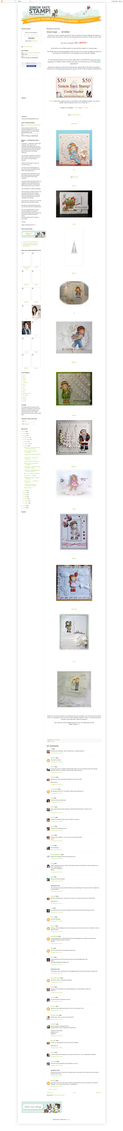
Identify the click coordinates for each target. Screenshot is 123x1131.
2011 (24, 435)
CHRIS (74, 224)
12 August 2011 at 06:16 (56, 881)
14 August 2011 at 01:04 (56, 973)
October (26, 441)
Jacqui (24, 389)
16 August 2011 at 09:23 (56, 1047)
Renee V (53, 926)
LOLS (74, 661)
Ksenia (52, 826)
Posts (25, 421)
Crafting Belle (54, 789)
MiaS (52, 948)
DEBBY (74, 558)
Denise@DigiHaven (56, 854)
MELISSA (74, 609)
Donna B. (53, 1006)
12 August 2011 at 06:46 (56, 891)
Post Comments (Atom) (59, 1095)
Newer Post (50, 1092)
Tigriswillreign (54, 936)
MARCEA (74, 362)
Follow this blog (31, 65)
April (25, 496)
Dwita (52, 877)
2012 (24, 433)
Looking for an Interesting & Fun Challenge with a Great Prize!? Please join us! (30, 245)
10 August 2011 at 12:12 (56, 793)
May (25, 494)
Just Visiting (84, 107)
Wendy (52, 987)
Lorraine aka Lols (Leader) (26, 267)
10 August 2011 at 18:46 (56, 821)
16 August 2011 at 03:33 (56, 1035)
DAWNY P (74, 466)
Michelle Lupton (55, 1015)
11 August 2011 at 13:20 (56, 840)
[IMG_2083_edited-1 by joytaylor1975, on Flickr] (74, 114)
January (26, 503)
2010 (24, 505)
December (27, 437)
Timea (24, 400)
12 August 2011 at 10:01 (56, 903)
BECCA (74, 273)
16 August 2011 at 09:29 (56, 1056)
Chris (24, 380)
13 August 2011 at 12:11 (56, 952)
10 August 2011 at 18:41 (56, 812)
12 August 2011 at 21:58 (56, 931)
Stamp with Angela (55, 978)
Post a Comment (53, 1089)
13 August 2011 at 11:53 (56, 943)
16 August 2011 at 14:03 (56, 1075)
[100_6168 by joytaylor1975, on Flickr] (74, 177)
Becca (24, 377)
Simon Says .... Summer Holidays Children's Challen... (32, 467)
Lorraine (53, 997)
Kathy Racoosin (27, 393)
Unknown (53, 758)
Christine (25, 382)
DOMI (74, 509)
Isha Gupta (53, 1061)
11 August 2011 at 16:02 (56, 849)
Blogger (68, 1119)
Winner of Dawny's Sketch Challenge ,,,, (30, 451)
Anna (24, 375)
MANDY (74, 415)
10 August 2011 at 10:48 (56, 784)
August (26, 445)
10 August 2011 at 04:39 (56, 753)
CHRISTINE (74, 123)
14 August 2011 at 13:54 (56, 1001)
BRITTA (74, 185)
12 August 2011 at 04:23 (56, 872)
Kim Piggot (25, 395)
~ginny (52, 835)
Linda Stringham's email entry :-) (32, 461)
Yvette (52, 845)
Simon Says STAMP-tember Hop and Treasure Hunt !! (32, 448)
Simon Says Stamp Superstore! (30, 241)
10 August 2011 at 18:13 (56, 802)
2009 (24, 507)
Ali (51, 749)
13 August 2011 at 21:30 (56, 964)
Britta (24, 378)
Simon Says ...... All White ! (30, 475)
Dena (24, 384)
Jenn (52, 798)
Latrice (52, 1052)
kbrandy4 (53, 777)
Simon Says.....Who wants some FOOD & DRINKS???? (32, 470)
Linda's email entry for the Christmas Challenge (30, 485)
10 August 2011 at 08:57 (56, 772)
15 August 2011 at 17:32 (56, 1010)
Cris (52, 908)
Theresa (53, 817)
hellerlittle (53, 1024)
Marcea (24, 397)
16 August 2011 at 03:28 (56, 1019)
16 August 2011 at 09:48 (56, 1065)
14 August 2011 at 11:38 (56, 992)
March (26, 498)
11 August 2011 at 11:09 (56, 830)
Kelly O (52, 807)
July (25, 490)
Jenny (52, 863)
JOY (74, 169)
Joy (23, 391)
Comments (26, 424)
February (26, 501)
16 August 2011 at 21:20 (56, 1086)
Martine (24, 399)
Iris (23, 388)
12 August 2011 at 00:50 (56, 858)
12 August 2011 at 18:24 (56, 921)
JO (74, 313)
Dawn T (52, 917)
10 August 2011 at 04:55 (56, 762)
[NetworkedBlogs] (31, 63)
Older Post (98, 1092)
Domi (24, 386)
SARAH (51, 101)
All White (52, 741)
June (25, 492)
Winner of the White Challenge (31, 473)
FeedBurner (35, 41)
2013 (24, 431)
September (27, 443)
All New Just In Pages (63, 68)
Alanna (52, 766)
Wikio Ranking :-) (28, 487)
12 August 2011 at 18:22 (56, 912)
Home (74, 1092)
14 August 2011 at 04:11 (56, 982)
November (27, 439)
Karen (52, 957)
